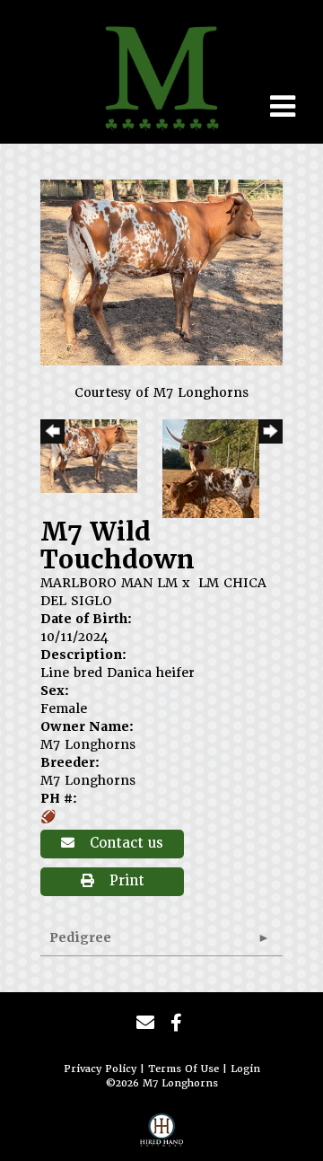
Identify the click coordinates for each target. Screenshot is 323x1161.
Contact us (124, 843)
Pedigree (80, 937)
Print (124, 881)
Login (245, 1069)
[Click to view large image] (161, 272)
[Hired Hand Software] (161, 1135)
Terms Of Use (183, 1069)
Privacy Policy (100, 1069)
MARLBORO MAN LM (109, 583)
